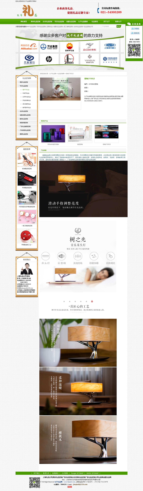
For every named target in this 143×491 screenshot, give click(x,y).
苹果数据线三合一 (27, 245)
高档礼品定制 (24, 134)
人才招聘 (65, 473)
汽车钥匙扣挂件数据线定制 (27, 207)
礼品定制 (32, 26)
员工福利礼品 (27, 104)
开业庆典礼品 (27, 100)
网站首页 (24, 21)
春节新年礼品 (27, 107)
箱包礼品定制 (24, 119)
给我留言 (55, 473)
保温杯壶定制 (24, 122)
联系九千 (118, 21)
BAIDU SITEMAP (93, 473)
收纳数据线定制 (27, 168)
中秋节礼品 (26, 93)
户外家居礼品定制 (25, 130)
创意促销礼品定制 (25, 115)
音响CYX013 (107, 144)
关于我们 (37, 473)
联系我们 (26, 260)
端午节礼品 (26, 89)
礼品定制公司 (88, 26)
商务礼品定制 (35, 21)
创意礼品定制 (71, 21)
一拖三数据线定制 (27, 226)
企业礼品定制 (47, 21)
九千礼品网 (52, 73)
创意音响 (80, 144)
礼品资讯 (95, 21)
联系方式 (46, 473)
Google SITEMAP (77, 473)
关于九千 (106, 21)
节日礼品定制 (59, 21)
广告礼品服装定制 (25, 126)
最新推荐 (26, 149)
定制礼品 (49, 26)
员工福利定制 (68, 26)
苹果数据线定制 (27, 187)
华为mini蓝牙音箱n (53, 144)
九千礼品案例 (83, 21)
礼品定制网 (61, 73)
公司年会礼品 (27, 97)
